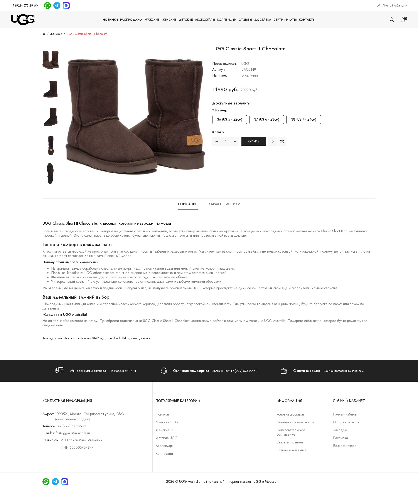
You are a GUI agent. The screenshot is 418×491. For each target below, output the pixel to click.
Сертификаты (285, 19)
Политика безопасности (295, 422)
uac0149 (93, 338)
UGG (245, 63)
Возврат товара (344, 445)
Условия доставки (290, 414)
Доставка (262, 19)
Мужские (152, 19)
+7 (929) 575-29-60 (24, 5)
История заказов (346, 422)
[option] (50, 60)
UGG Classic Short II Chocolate (87, 34)
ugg (102, 338)
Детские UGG (166, 437)
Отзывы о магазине (291, 450)
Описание (188, 204)
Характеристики (224, 204)
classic (135, 338)
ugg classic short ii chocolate (67, 338)
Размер (221, 110)
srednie (145, 338)
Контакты (307, 19)
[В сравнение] (282, 141)
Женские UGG (167, 430)
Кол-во (218, 132)
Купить (253, 141)
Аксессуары (205, 19)
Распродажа (131, 19)
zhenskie (112, 338)
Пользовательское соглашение (290, 432)
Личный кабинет (345, 414)
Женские (169, 19)
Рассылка (340, 437)
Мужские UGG (167, 422)
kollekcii (124, 338)
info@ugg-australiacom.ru (71, 433)
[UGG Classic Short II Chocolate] (50, 60)
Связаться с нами (289, 442)
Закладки (340, 430)
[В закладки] (272, 141)
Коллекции (226, 19)
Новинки (110, 19)
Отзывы (245, 19)
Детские (186, 19)
